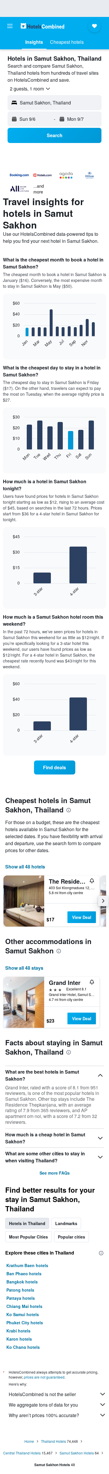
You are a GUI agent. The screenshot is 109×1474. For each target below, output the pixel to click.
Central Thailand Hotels (22, 1452)
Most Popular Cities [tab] (28, 1237)
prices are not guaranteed (44, 1376)
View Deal (81, 917)
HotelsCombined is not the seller (42, 1394)
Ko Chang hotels (23, 1347)
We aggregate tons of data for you (43, 1404)
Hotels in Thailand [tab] (27, 1223)
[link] (54, 767)
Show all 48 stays (24, 967)
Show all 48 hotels (25, 866)
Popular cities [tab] (71, 1237)
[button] (9, 26)
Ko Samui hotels (22, 1314)
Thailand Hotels (53, 1441)
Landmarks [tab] (66, 1223)
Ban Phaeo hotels (24, 1273)
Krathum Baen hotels (27, 1265)
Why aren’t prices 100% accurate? (44, 1415)
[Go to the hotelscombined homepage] (42, 26)
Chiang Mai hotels (24, 1306)
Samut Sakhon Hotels (77, 1452)
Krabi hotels (18, 1331)
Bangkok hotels (22, 1282)
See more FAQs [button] (55, 1173)
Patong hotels (20, 1290)
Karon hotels (19, 1339)
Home (29, 1441)
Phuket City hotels (24, 1322)
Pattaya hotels (20, 1298)
